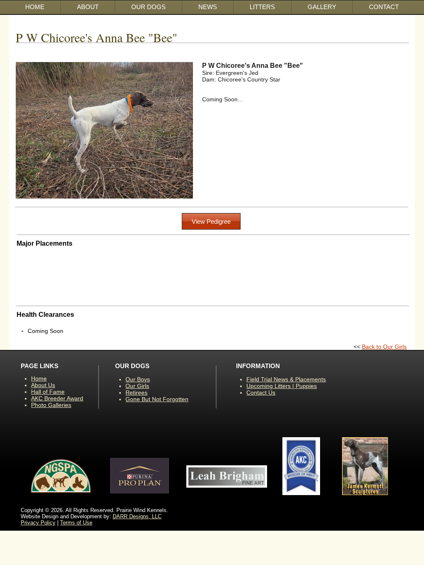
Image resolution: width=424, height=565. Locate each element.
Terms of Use (76, 523)
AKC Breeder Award (57, 398)
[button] (148, 6)
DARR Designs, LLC (137, 516)
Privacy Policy (38, 523)
